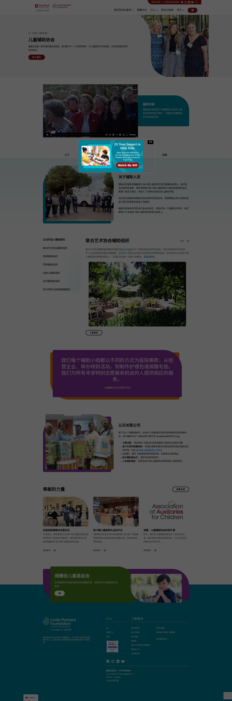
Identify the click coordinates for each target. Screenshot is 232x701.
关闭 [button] (150, 142)
